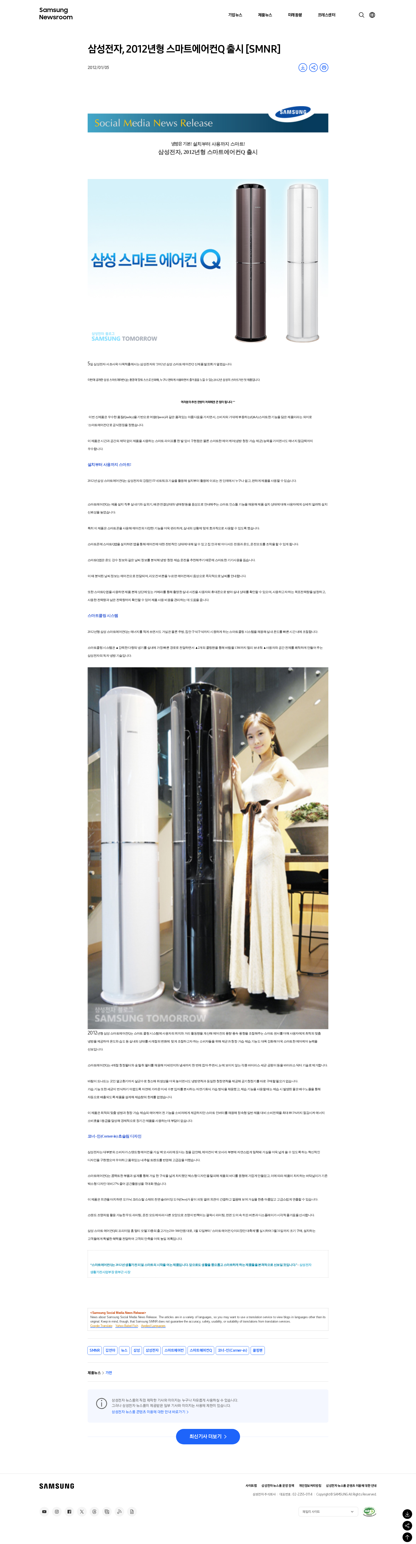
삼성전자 (152, 1350)
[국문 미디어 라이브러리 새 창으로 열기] (107, 1511)
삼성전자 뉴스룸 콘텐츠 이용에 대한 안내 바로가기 (148, 1412)
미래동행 (295, 15)
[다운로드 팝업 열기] (407, 1514)
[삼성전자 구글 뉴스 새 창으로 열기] (132, 1511)
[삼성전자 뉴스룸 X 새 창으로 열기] (82, 1511)
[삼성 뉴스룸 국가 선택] (372, 15)
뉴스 (124, 1350)
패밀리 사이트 (311, 1512)
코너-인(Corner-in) (232, 1350)
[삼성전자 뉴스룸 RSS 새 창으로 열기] (119, 1511)
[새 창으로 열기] (369, 1511)
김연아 (110, 1350)
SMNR (95, 1350)
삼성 (136, 1350)
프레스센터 (326, 15)
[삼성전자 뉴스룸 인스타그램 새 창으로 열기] (57, 1511)
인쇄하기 (324, 67)
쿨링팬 (258, 1350)
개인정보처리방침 (310, 1486)
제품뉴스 (265, 15)
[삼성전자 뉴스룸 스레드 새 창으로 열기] (94, 1511)
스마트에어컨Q (201, 1350)
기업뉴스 (235, 15)
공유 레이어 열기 (313, 67)
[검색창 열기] (361, 15)
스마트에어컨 (174, 1350)
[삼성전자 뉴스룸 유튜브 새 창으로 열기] (44, 1511)
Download (303, 67)
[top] (407, 1537)
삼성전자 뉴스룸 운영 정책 (277, 1486)
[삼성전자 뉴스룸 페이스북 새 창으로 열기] (69, 1511)
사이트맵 (251, 1486)
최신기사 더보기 (205, 1437)
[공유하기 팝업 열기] (407, 1525)
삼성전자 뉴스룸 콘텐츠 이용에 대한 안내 (351, 1486)
